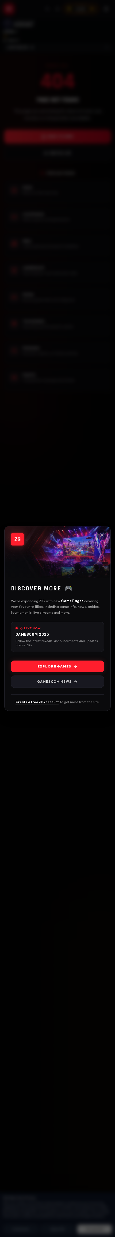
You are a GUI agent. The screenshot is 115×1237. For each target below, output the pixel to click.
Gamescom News (54, 682)
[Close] (102, 535)
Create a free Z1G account (37, 702)
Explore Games (54, 666)
